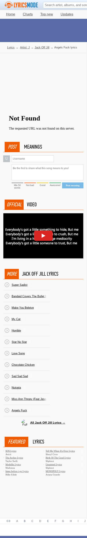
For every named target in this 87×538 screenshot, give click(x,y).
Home (10, 14)
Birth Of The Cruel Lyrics (58, 457)
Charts (28, 14)
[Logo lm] (21, 4)
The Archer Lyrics (14, 457)
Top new (46, 14)
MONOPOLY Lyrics (55, 471)
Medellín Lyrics (13, 464)
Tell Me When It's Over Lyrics (60, 451)
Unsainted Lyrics (54, 464)
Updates (67, 14)
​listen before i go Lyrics (17, 471)
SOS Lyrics (10, 451)
